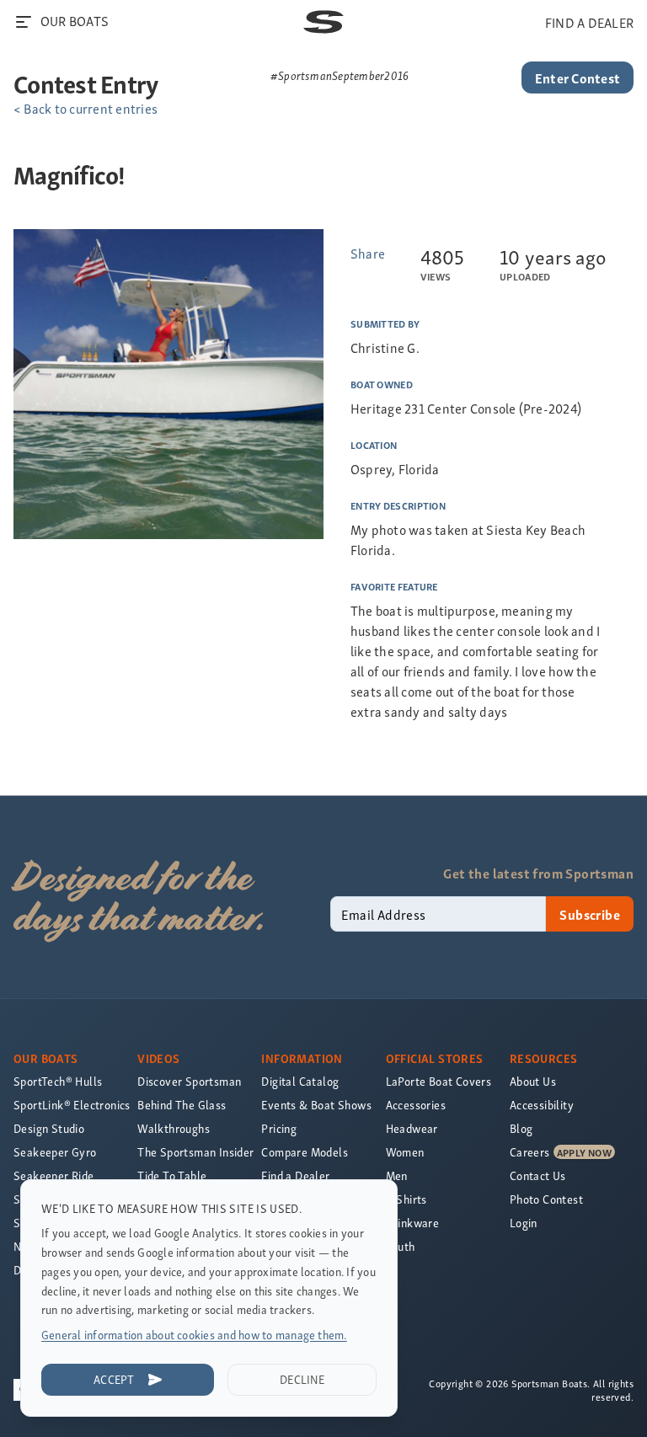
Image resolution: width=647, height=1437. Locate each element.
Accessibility (542, 1105)
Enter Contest (577, 77)
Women (405, 1152)
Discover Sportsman (189, 1081)
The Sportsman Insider (195, 1152)
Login (523, 1223)
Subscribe (589, 914)
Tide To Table (171, 1175)
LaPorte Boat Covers (439, 1081)
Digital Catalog (300, 1081)
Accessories (416, 1105)
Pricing (279, 1128)
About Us (533, 1081)
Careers (530, 1152)
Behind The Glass (181, 1105)
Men (397, 1175)
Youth (400, 1246)
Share (367, 252)
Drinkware (413, 1223)
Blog (521, 1128)
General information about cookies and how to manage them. (194, 1335)
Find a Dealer (295, 1175)
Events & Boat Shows (316, 1105)
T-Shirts (406, 1199)
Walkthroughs (173, 1128)
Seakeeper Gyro (55, 1152)
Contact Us (538, 1175)
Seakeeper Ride (53, 1175)
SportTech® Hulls (57, 1081)
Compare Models (304, 1152)
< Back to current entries (85, 108)
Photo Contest (546, 1199)
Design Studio (48, 1128)
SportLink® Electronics (72, 1105)
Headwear (412, 1128)
